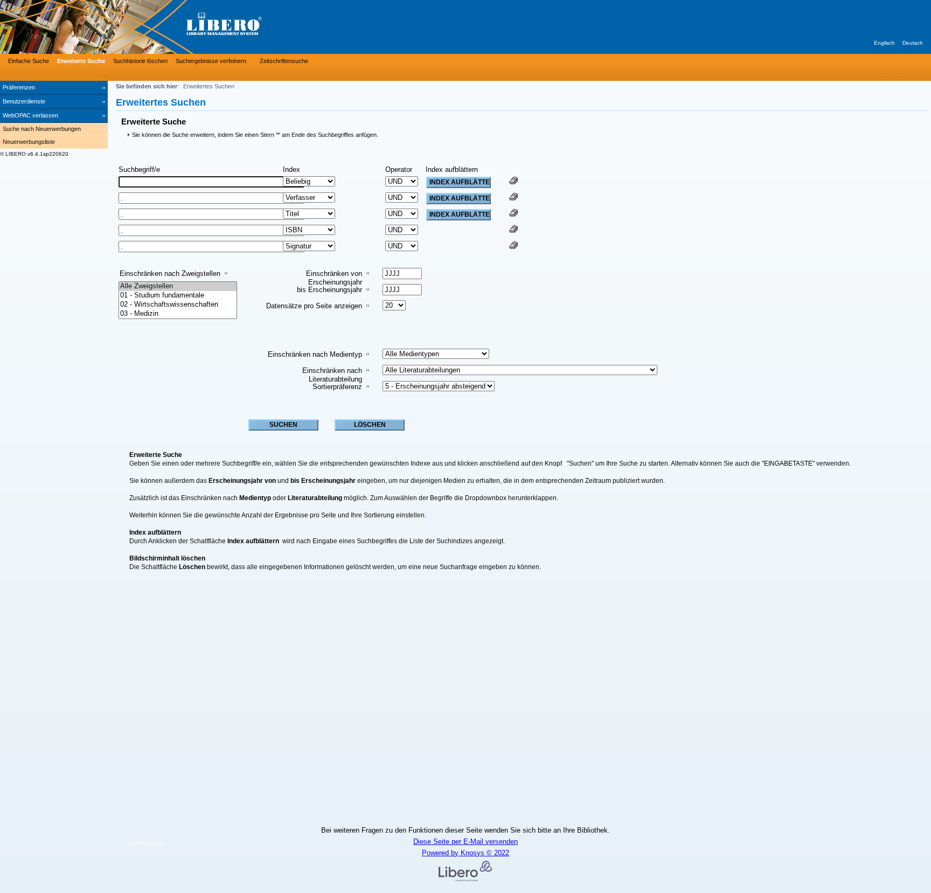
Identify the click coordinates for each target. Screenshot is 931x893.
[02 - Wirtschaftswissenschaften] (178, 304)
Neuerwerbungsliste (29, 142)
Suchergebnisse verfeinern (211, 61)
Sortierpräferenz (337, 387)
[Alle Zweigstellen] (178, 286)
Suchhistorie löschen (140, 61)
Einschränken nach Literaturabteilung (332, 374)
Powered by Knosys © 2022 (465, 853)
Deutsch (912, 43)
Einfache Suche (28, 61)
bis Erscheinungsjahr (329, 290)
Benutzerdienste (24, 101)
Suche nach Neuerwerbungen (42, 129)
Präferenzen (19, 87)
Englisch (884, 43)
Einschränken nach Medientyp (315, 354)
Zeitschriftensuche (284, 61)
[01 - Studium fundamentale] (178, 295)
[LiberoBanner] (161, 27)
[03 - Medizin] (178, 314)
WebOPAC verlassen (30, 115)
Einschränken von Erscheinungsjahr (334, 277)
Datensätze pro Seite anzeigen (314, 306)
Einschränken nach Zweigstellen (170, 273)
